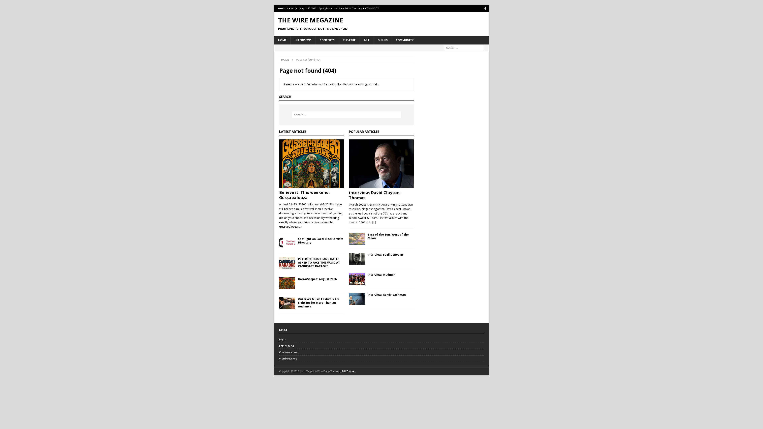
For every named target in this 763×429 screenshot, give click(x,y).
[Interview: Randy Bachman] (357, 299)
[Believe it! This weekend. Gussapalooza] (311, 163)
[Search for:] (464, 47)
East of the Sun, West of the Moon (388, 236)
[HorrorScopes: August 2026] (287, 283)
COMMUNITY (404, 40)
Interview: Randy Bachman (387, 295)
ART (367, 40)
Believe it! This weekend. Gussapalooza (304, 195)
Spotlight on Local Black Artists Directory (320, 240)
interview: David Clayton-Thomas (375, 195)
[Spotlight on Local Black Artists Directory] (287, 243)
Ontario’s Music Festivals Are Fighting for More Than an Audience (319, 302)
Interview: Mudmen (381, 274)
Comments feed (288, 352)
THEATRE (349, 40)
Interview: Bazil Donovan (385, 254)
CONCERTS (327, 40)
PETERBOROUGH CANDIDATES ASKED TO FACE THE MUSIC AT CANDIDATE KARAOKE (319, 262)
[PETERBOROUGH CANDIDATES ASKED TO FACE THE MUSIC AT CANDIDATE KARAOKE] (287, 263)
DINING (383, 40)
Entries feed (286, 346)
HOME (282, 40)
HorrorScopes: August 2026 (317, 279)
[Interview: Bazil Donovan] (357, 259)
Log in (282, 339)
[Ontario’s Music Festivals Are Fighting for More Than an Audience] (287, 303)
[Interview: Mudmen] (357, 279)
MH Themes (348, 371)
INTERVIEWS (303, 40)
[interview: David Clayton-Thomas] (381, 163)
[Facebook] (485, 8)
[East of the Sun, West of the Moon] (357, 239)
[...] (300, 226)
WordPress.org (288, 358)
